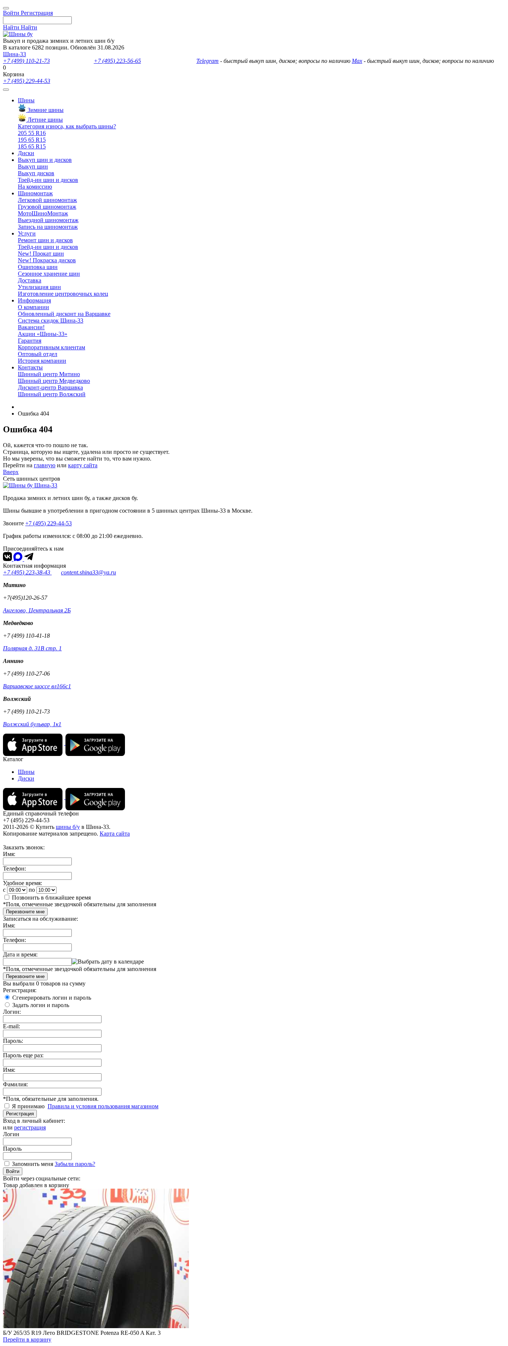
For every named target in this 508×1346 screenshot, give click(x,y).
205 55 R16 (32, 133)
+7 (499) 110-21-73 (26, 61)
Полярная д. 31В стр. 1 (32, 648)
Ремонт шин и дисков (45, 240)
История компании (42, 361)
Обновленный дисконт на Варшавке (64, 314)
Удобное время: (22, 883)
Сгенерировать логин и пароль (51, 997)
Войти (12, 1171)
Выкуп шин (33, 166)
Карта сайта (115, 833)
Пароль (12, 1148)
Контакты (30, 367)
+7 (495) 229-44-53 (26, 81)
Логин (11, 1134)
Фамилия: (15, 1084)
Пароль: (13, 1041)
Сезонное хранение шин (49, 273)
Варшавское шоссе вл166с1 (37, 686)
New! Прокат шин (41, 253)
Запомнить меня (32, 1164)
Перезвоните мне (25, 911)
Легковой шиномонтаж (47, 200)
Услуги (27, 233)
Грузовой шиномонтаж (47, 206)
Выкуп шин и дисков (45, 160)
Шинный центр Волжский (52, 394)
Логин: (12, 1012)
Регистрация (20, 1113)
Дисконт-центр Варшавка (50, 387)
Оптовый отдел (37, 354)
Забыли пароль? (75, 1164)
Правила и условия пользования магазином (103, 1106)
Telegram (207, 61)
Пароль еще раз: (23, 1055)
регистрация (30, 1127)
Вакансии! (31, 327)
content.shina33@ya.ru (88, 572)
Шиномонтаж (35, 193)
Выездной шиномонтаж (48, 220)
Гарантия (29, 340)
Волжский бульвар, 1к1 (32, 724)
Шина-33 (14, 54)
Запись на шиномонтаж (48, 227)
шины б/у (68, 827)
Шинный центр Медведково (54, 381)
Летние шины (44, 119)
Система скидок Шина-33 (50, 320)
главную (44, 465)
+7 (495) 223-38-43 (27, 572)
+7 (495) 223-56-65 (117, 61)
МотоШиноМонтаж (43, 213)
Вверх (11, 472)
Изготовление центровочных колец (63, 294)
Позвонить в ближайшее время (51, 897)
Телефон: (14, 868)
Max (357, 61)
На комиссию (35, 186)
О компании (33, 307)
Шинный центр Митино (49, 374)
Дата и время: (20, 954)
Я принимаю (29, 1106)
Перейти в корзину (27, 1339)
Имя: (9, 854)
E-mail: (11, 1026)
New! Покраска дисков (47, 260)
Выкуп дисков (36, 173)
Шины (26, 100)
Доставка (29, 280)
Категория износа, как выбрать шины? (67, 126)
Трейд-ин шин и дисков (48, 180)
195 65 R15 (32, 140)
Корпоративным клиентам (51, 347)
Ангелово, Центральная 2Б (37, 610)
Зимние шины (45, 110)
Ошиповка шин (38, 267)
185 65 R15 (32, 146)
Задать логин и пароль (40, 1005)
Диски (26, 153)
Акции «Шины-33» (42, 334)
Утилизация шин (39, 287)
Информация (34, 300)
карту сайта (82, 465)
